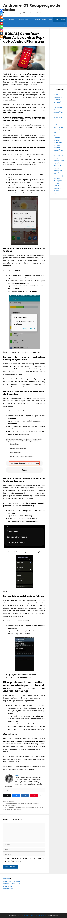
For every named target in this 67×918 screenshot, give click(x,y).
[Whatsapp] (1, 27)
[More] (1, 36)
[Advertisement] (59, 56)
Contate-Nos (8, 889)
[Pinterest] (1, 23)
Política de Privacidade (11, 881)
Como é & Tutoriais (40, 19)
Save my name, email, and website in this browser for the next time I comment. (24, 859)
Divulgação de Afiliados (11, 884)
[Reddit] (1, 17)
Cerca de (6, 879)
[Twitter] (7, 790)
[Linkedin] (1, 20)
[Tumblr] (1, 33)
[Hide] (0, 39)
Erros (50, 19)
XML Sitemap (7, 886)
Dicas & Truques (60, 19)
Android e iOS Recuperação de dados (31, 7)
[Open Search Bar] (65, 24)
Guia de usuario (24, 19)
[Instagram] (1, 30)
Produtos (11, 19)
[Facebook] (5, 790)
